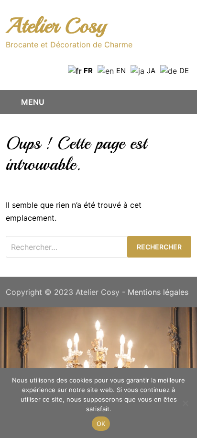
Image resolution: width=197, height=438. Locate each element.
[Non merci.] (185, 403)
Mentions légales (158, 292)
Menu (32, 102)
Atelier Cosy (56, 25)
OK (101, 423)
